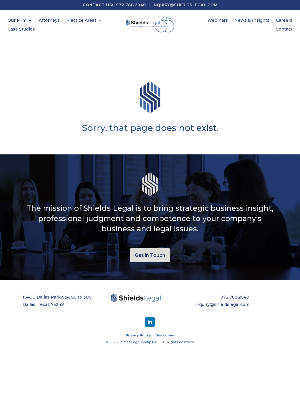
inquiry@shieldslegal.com (222, 304)
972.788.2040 (131, 4)
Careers (284, 20)
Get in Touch (150, 255)
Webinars (217, 20)
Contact (284, 29)
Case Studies (21, 29)
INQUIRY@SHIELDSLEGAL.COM (184, 4)
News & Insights (252, 20)
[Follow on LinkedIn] (150, 322)
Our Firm (17, 20)
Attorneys (49, 20)
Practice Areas (81, 20)
